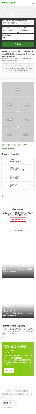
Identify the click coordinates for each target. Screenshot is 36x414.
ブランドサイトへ (17, 219)
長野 (25, 145)
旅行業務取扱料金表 (8, 394)
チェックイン (5, 28)
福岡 (3, 145)
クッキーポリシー (7, 397)
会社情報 (29, 394)
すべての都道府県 (8, 148)
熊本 (9, 145)
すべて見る (17, 230)
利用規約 (9, 391)
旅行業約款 (17, 391)
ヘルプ (4, 391)
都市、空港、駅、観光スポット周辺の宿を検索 (14, 20)
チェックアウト (23, 28)
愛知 (19, 145)
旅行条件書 (24, 391)
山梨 (14, 145)
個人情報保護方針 (20, 394)
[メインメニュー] (33, 2)
